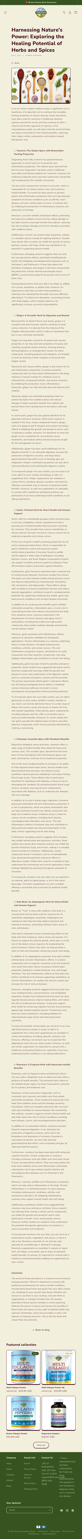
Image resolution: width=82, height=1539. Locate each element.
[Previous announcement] (4, 2)
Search (27, 1463)
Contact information (49, 1534)
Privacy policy (55, 1531)
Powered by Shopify (28, 1531)
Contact (9, 1480)
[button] (5, 12)
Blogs (8, 1486)
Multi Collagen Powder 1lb (53, 1387)
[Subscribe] (49, 1510)
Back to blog (43, 1330)
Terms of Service (28, 1476)
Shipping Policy (31, 1489)
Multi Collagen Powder (16, 1387)
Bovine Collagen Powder (16, 1434)
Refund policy (43, 1531)
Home (9, 1463)
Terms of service (68, 1531)
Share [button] (17, 63)
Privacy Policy (30, 1469)
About (9, 1469)
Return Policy (30, 1483)
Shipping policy (34, 1534)
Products (10, 1474)
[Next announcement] (77, 2)
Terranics (17, 1531)
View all (41, 1445)
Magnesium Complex (51, 1434)
